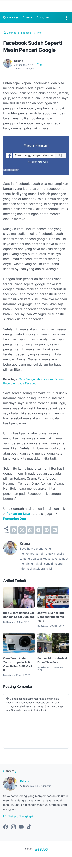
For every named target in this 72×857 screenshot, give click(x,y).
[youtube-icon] (21, 827)
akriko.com (41, 848)
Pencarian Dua (14, 519)
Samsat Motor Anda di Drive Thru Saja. (52, 660)
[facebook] (13, 530)
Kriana (24, 781)
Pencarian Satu (18, 514)
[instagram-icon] (13, 827)
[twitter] (22, 530)
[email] (54, 530)
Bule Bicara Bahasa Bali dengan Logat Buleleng (19, 614)
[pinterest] (46, 530)
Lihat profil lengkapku (20, 816)
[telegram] (38, 530)
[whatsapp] (30, 530)
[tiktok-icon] (29, 827)
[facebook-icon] (5, 827)
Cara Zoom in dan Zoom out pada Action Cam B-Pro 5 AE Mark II (18, 664)
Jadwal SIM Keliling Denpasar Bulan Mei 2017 (51, 617)
